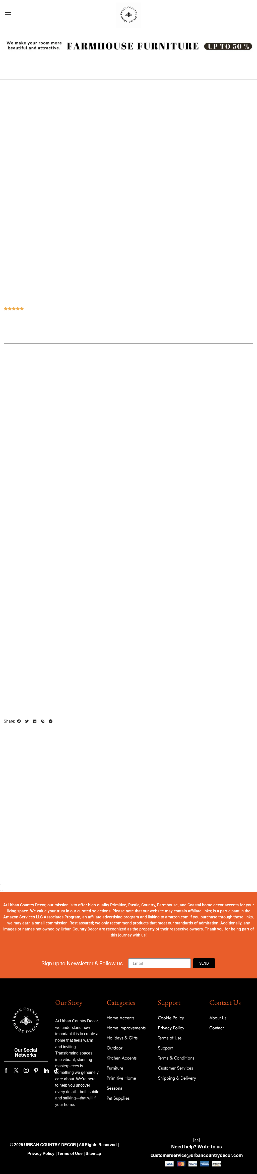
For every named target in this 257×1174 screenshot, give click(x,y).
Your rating (143, 545)
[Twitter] (16, 1070)
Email (138, 645)
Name (139, 624)
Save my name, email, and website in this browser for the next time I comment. (191, 670)
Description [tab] (86, 354)
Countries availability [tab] (129, 354)
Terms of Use (70, 1153)
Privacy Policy (40, 1153)
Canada (28, 492)
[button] (8, 14)
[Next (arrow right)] (2, 890)
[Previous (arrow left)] (0, 890)
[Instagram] (26, 1070)
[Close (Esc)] (0, 884)
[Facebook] (6, 1070)
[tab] (86, 355)
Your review (143, 560)
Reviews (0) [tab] (172, 354)
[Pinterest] (36, 1070)
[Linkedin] (46, 1070)
